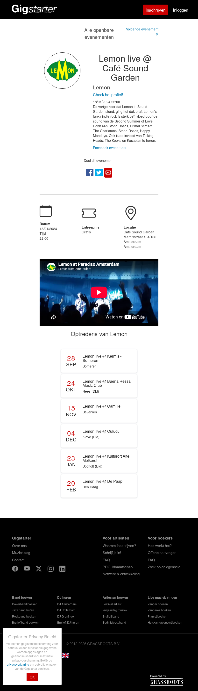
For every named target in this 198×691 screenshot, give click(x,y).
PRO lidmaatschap (118, 566)
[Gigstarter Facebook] (15, 569)
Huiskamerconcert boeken (165, 622)
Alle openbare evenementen (99, 33)
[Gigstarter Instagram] (51, 569)
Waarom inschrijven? (119, 545)
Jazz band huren (23, 610)
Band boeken (22, 597)
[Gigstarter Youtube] (27, 569)
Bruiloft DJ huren (68, 622)
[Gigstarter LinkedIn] (62, 569)
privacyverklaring (18, 664)
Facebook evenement (109, 147)
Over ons (19, 545)
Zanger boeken (158, 604)
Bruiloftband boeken (25, 622)
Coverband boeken (24, 604)
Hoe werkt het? (160, 545)
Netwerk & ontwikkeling (121, 573)
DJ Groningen (66, 616)
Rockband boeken (24, 616)
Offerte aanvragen (162, 552)
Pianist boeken (157, 616)
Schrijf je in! (112, 552)
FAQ (106, 559)
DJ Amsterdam (67, 604)
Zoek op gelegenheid (164, 566)
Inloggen (180, 10)
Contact (18, 559)
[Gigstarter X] (39, 569)
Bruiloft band (111, 616)
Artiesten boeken (115, 597)
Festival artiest (112, 604)
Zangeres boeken (159, 610)
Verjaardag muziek (115, 610)
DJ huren (64, 597)
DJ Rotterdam (66, 610)
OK (32, 677)
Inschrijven (155, 10)
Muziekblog (21, 552)
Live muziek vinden (162, 597)
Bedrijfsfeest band (114, 622)
